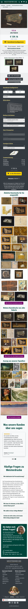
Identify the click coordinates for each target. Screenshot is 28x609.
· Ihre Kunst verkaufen (19, 574)
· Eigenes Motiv (18, 572)
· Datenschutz (5, 578)
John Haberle (5, 7)
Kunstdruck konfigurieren (15, 42)
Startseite (3, 5)
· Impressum (4, 574)
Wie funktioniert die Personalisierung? (14, 476)
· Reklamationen (5, 581)
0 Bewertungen (17, 82)
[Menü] (1, 1)
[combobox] (14, 97)
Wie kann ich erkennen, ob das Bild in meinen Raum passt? (13, 505)
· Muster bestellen (18, 583)
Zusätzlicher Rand (6, 94)
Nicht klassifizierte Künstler (17, 5)
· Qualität (17, 576)
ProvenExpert (11, 453)
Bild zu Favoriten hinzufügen (15, 79)
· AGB (3, 576)
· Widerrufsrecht (5, 579)
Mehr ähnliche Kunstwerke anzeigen (14, 303)
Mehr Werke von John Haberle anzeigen (14, 356)
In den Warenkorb (15, 173)
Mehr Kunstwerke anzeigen (14, 417)
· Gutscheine (17, 581)
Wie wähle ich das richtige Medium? (13, 511)
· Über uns (4, 583)
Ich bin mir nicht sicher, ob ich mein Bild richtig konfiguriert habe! (13, 517)
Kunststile (8, 5)
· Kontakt (4, 572)
